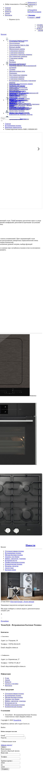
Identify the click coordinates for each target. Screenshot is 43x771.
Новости (8, 11)
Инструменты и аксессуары (19, 109)
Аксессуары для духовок (18, 97)
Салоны (8, 9)
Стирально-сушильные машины (20, 54)
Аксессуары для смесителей (19, 112)
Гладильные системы (16, 41)
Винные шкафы (14, 47)
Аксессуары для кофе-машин (19, 98)
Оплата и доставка (11, 684)
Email (3, 735)
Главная (8, 8)
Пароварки (13, 73)
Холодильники (14, 43)
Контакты (8, 15)
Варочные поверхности (17, 64)
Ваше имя (4, 753)
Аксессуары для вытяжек (18, 95)
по (2, 765)
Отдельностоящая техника (14, 551)
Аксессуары (9, 568)
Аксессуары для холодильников (20, 108)
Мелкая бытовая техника (14, 555)
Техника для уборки (12, 557)
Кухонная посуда (11, 560)
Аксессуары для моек (16, 111)
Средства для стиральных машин (21, 84)
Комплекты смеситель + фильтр (20, 105)
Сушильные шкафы (16, 58)
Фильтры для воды (11, 566)
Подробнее (5, 621)
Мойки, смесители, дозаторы (15, 558)
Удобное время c (7, 761)
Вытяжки (12, 62)
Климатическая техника (13, 564)
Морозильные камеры (17, 49)
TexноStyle (17, 720)
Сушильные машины (16, 52)
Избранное (32, 2)
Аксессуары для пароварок (18, 100)
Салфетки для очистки (17, 85)
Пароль (3, 738)
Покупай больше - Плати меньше (22, 601)
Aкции (7, 13)
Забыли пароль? (6, 745)
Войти (30, 12)
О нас (7, 678)
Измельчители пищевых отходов (20, 114)
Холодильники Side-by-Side (19, 45)
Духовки (12, 69)
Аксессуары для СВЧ (16, 102)
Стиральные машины (16, 51)
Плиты (11, 60)
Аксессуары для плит (16, 91)
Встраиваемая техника (13, 553)
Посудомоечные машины (18, 56)
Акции (7, 680)
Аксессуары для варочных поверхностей (23, 93)
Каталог (4, 34)
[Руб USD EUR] (30, 6)
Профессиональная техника (15, 562)
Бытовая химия (10, 570)
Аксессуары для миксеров (18, 89)
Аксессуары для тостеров (18, 87)
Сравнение (32, 4)
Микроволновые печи (17, 71)
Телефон (4, 757)
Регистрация (36, 12)
